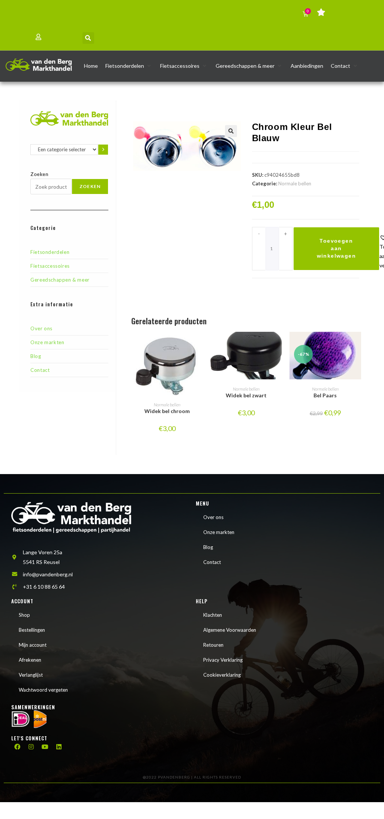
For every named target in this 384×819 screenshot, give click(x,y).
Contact (40, 370)
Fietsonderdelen (49, 252)
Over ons (41, 328)
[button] (88, 38)
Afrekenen (30, 660)
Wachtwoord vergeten (43, 690)
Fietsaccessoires (50, 266)
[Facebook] (17, 747)
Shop (24, 615)
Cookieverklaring (222, 675)
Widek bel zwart (246, 395)
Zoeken (39, 174)
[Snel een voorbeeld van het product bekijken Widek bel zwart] (278, 344)
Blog (35, 356)
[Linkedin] (59, 747)
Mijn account (32, 645)
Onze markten (47, 342)
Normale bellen (294, 183)
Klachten (212, 615)
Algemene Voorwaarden (229, 630)
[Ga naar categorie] (103, 149)
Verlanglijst (31, 675)
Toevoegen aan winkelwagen (336, 248)
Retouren (213, 645)
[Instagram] (31, 747)
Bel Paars (325, 395)
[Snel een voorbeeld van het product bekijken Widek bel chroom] (199, 344)
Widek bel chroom (167, 411)
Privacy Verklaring (223, 660)
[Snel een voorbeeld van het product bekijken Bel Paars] (357, 344)
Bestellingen (32, 630)
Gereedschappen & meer (60, 280)
